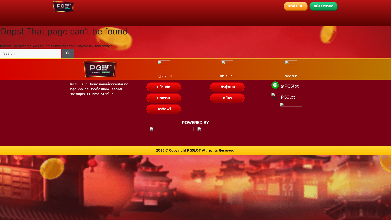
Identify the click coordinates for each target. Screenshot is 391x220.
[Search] (68, 53)
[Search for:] (31, 53)
